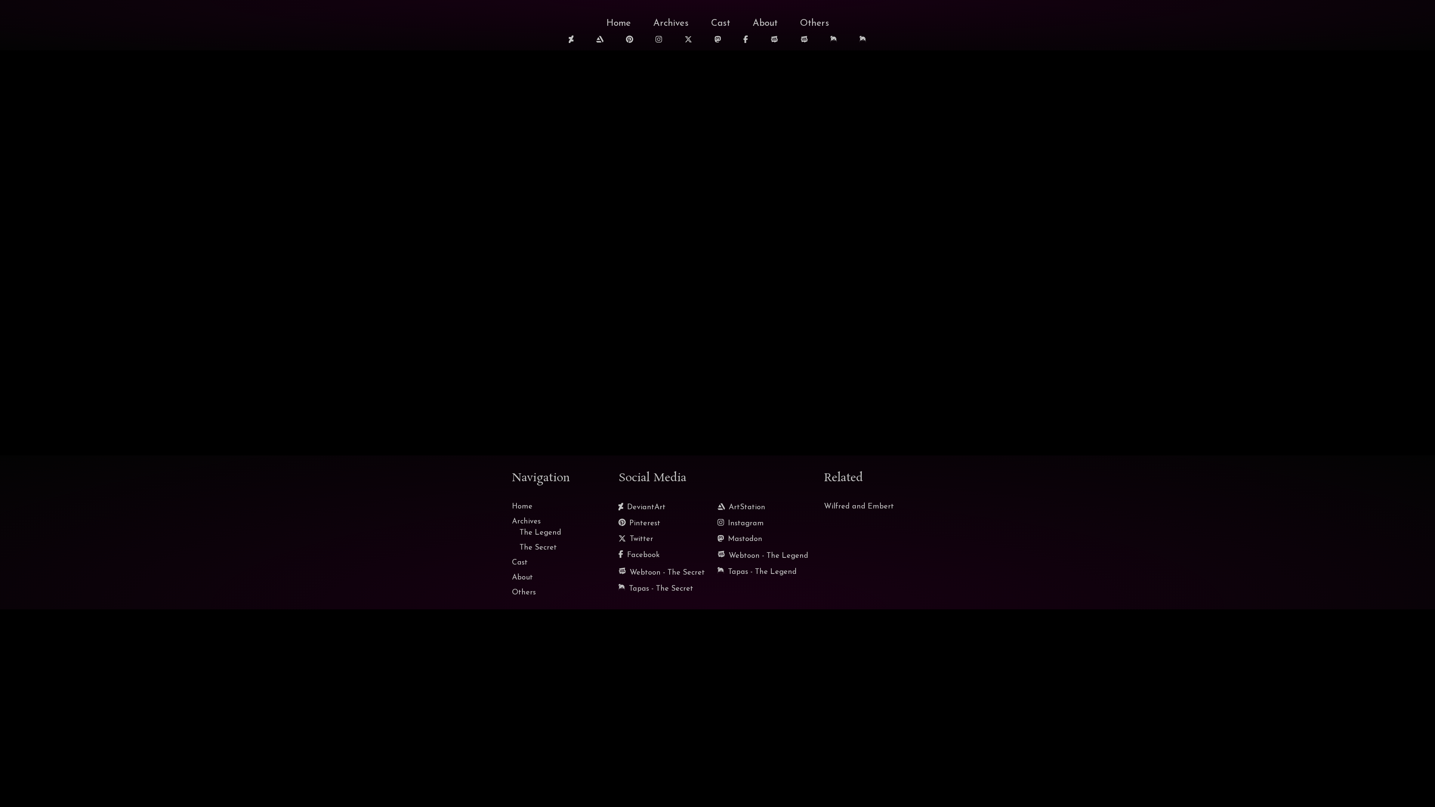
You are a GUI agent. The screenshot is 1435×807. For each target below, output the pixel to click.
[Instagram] (658, 40)
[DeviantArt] (571, 40)
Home (618, 23)
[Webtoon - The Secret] (804, 41)
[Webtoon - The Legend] (774, 41)
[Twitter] (688, 40)
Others (814, 23)
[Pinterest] (629, 40)
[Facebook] (745, 40)
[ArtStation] (600, 40)
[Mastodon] (718, 40)
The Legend (540, 533)
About (765, 23)
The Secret (538, 547)
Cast (720, 23)
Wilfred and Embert (859, 506)
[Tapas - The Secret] (863, 40)
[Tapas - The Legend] (833, 40)
